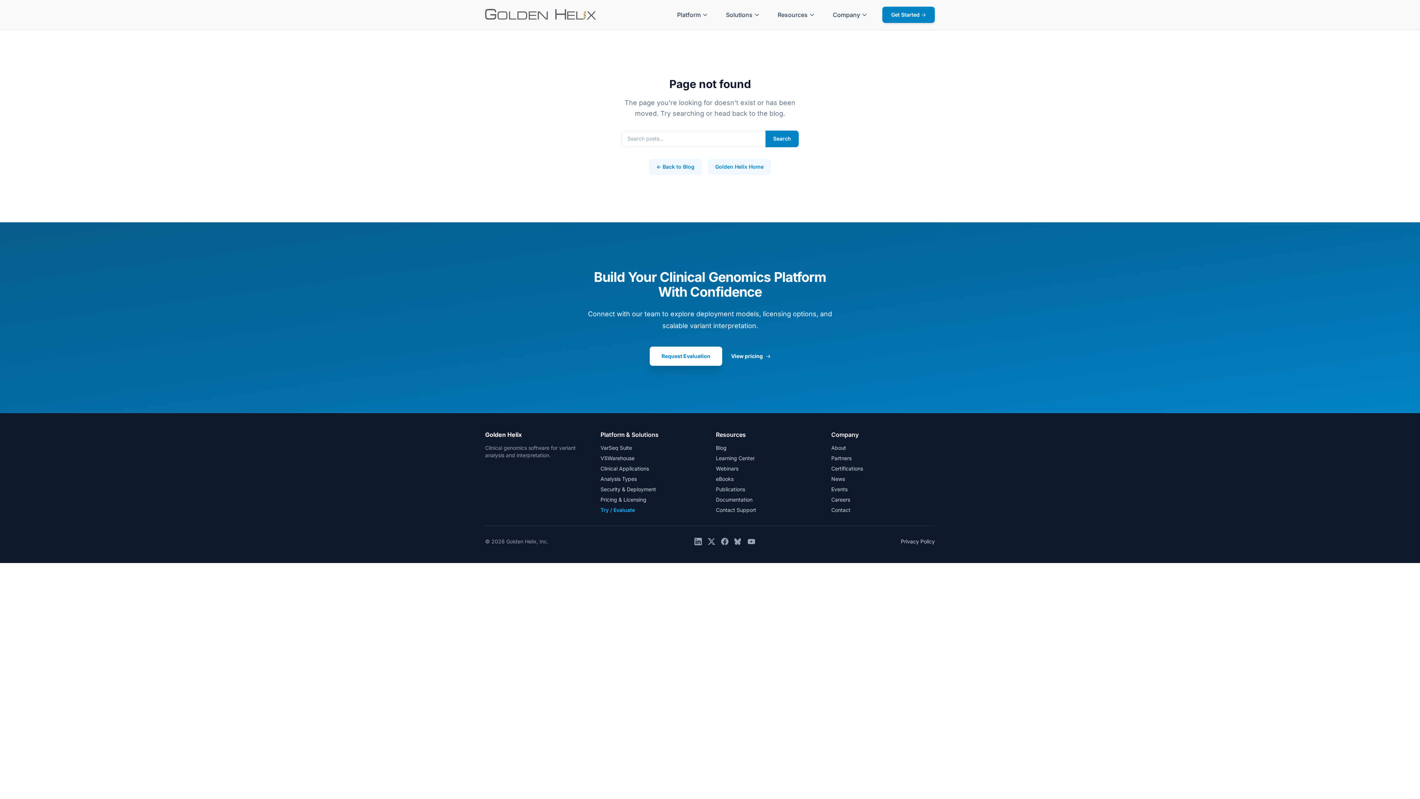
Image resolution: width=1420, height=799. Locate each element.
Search (782, 138)
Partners (841, 458)
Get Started (908, 14)
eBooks (725, 479)
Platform (689, 14)
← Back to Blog (675, 166)
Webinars (727, 468)
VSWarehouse (618, 458)
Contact (841, 510)
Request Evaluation (686, 356)
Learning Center (735, 458)
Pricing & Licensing (623, 499)
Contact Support (736, 510)
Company (846, 14)
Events (839, 489)
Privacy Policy (918, 541)
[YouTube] (751, 541)
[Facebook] (724, 541)
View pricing (751, 356)
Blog (721, 448)
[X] (711, 541)
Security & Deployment (628, 489)
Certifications (847, 468)
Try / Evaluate (618, 510)
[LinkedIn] (698, 541)
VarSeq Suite (616, 448)
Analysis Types (619, 479)
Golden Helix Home (739, 166)
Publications (730, 489)
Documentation (734, 499)
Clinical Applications (625, 468)
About (838, 448)
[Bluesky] (738, 541)
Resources (793, 14)
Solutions (739, 14)
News (838, 479)
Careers (840, 499)
